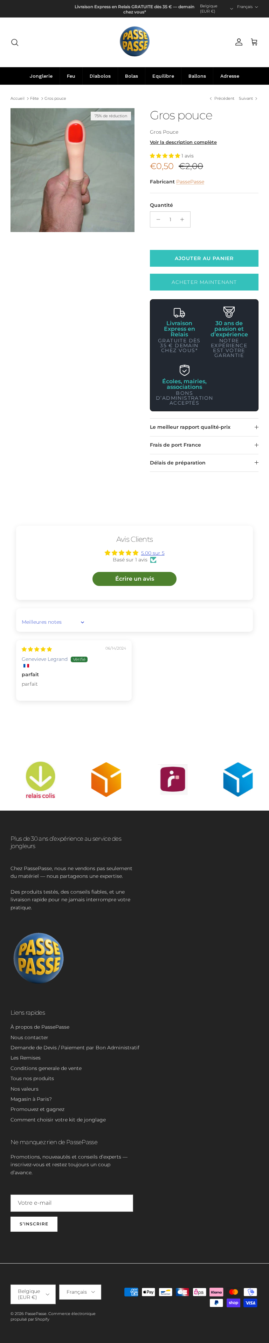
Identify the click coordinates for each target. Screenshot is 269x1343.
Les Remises (26, 1058)
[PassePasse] (134, 42)
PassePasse (190, 182)
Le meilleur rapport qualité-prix (190, 427)
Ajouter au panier (204, 258)
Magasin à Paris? (31, 1099)
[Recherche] (15, 42)
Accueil (18, 98)
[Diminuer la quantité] (156, 219)
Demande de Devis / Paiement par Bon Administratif (75, 1047)
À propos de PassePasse (40, 1027)
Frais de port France (175, 445)
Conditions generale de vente (46, 1068)
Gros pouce (55, 98)
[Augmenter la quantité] (184, 219)
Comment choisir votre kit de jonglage (58, 1120)
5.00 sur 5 (153, 553)
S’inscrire (34, 1223)
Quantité (161, 205)
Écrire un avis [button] (134, 578)
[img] (37, 649)
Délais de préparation (178, 463)
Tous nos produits (32, 1078)
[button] (165, 156)
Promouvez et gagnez (37, 1109)
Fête (34, 98)
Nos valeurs (25, 1089)
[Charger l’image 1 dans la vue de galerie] (72, 170)
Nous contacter (29, 1037)
